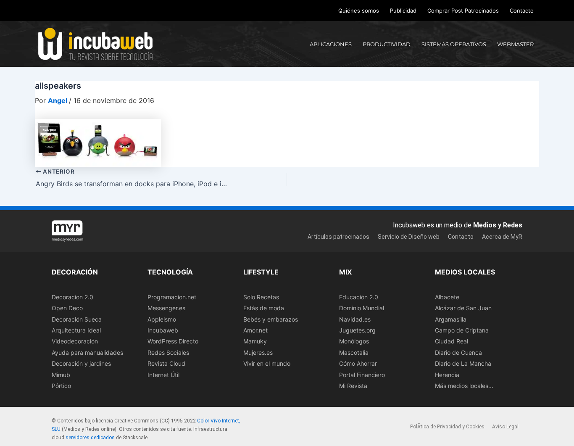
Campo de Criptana (462, 330)
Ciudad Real (451, 341)
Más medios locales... (464, 385)
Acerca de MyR (502, 236)
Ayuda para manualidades (87, 352)
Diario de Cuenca (458, 352)
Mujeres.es (258, 352)
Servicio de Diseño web (409, 236)
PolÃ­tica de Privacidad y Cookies (447, 427)
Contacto (522, 10)
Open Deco (67, 307)
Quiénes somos (358, 10)
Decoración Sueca (77, 319)
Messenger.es (166, 307)
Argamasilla (450, 319)
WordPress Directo (172, 341)
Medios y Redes (497, 225)
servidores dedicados (90, 438)
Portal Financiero (362, 374)
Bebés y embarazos (270, 319)
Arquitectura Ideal (76, 330)
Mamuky (255, 341)
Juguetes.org (357, 330)
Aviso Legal (505, 427)
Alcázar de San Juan (463, 307)
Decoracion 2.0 (72, 297)
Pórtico (61, 385)
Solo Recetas (261, 297)
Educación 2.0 (358, 297)
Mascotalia (354, 352)
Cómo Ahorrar (358, 363)
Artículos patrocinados (338, 236)
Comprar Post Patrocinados (463, 10)
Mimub (61, 374)
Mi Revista (353, 385)
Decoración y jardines (81, 363)
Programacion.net (171, 297)
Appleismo (161, 319)
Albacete (447, 297)
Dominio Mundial (361, 307)
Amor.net (255, 330)
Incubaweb (162, 330)
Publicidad (403, 10)
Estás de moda (263, 307)
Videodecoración (75, 341)
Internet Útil (163, 374)
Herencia (447, 374)
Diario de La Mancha (463, 363)
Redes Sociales (168, 352)
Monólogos (354, 341)
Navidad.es (355, 319)
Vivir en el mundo (266, 363)
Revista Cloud (166, 363)
